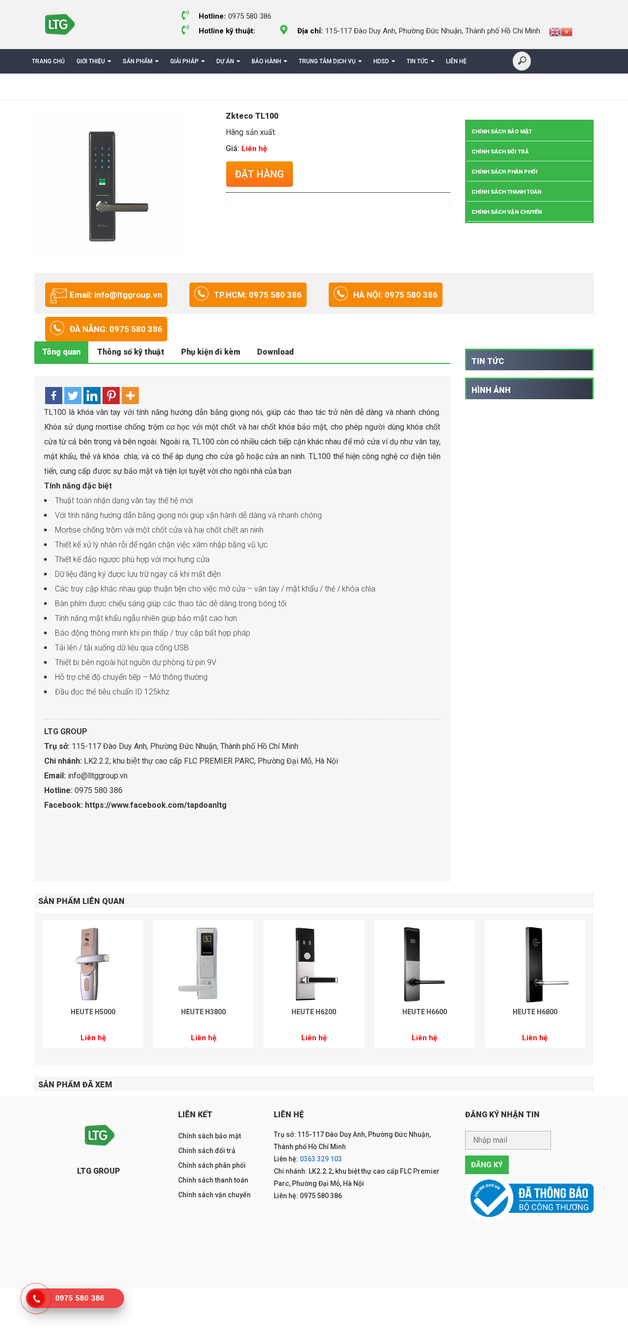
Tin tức (417, 61)
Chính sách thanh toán (506, 192)
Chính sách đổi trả (500, 152)
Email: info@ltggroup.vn (116, 295)
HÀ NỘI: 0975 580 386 (395, 295)
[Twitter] (72, 395)
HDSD (381, 61)
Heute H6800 (535, 1012)
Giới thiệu (91, 61)
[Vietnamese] (567, 31)
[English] (555, 31)
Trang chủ (48, 61)
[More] (130, 395)
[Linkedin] (92, 395)
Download (275, 352)
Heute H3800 (203, 1012)
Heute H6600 (424, 1012)
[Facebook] (53, 395)
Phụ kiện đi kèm (210, 352)
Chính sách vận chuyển (506, 212)
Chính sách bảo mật (501, 131)
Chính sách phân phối (504, 172)
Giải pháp (184, 61)
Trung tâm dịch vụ (327, 61)
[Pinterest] (111, 395)
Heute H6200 (313, 1012)
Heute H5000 (93, 1012)
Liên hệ (456, 61)
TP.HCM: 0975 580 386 (258, 295)
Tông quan (61, 352)
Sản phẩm (138, 61)
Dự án (225, 61)
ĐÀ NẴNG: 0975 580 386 (116, 329)
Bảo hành (266, 61)
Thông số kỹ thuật (130, 352)
